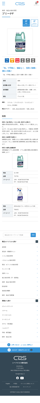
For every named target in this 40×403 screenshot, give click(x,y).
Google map (19, 374)
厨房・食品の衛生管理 (18, 109)
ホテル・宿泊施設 (12, 105)
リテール (9, 102)
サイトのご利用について (27, 383)
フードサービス (18, 102)
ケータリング (28, 102)
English (8, 383)
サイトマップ (26, 387)
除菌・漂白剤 (30, 109)
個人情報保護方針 (14, 387)
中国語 (15, 383)
